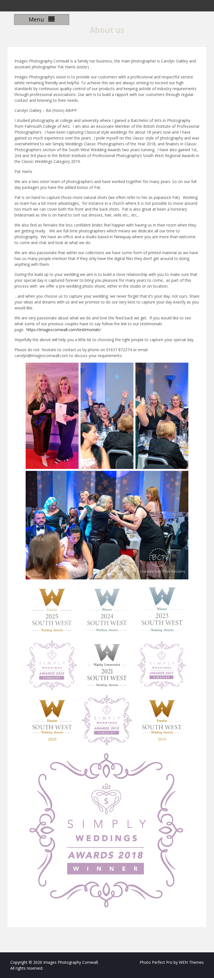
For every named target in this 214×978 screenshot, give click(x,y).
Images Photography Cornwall (70, 962)
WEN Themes (191, 962)
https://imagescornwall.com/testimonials (62, 329)
